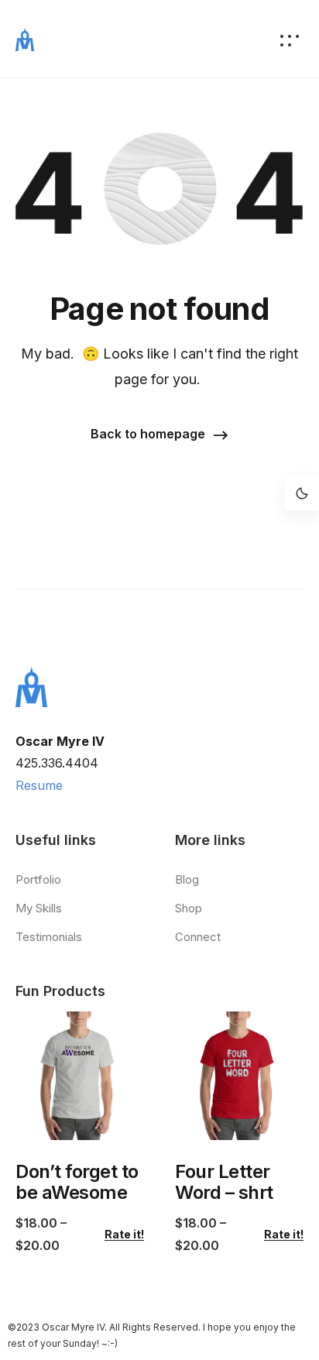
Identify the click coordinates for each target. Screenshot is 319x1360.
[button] (159, 435)
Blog (187, 879)
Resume (39, 785)
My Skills (38, 908)
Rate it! (124, 1234)
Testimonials (48, 936)
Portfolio (38, 879)
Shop (188, 908)
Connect (198, 936)
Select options (69, 1119)
